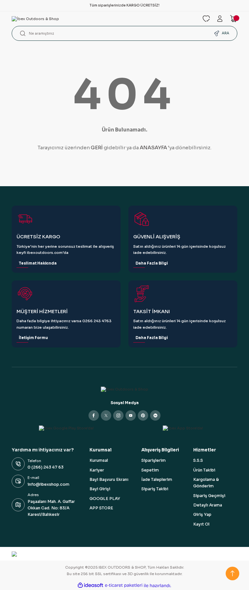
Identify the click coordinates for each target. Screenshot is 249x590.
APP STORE (101, 508)
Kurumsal (98, 460)
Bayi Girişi (99, 489)
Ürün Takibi (204, 470)
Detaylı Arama (207, 505)
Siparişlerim (153, 460)
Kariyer (96, 470)
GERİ (97, 147)
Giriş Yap (202, 514)
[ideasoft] (90, 585)
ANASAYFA (153, 147)
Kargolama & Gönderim (206, 483)
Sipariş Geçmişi (209, 495)
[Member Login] (220, 19)
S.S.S (198, 460)
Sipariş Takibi (154, 489)
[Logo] (103, 19)
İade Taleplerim (156, 479)
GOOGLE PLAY (104, 498)
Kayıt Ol (201, 524)
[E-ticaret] (124, 585)
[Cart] (233, 19)
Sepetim (150, 470)
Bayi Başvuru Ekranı (108, 479)
